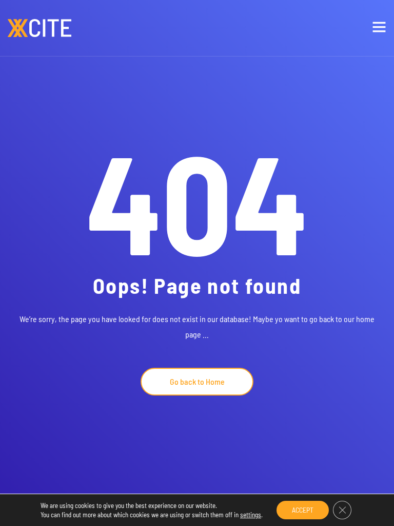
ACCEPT (302, 509)
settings (250, 515)
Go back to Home (197, 381)
